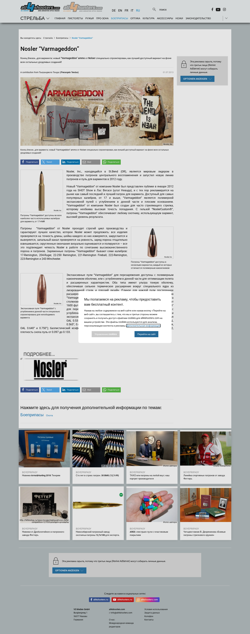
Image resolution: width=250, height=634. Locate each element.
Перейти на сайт (146, 334)
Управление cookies (106, 334)
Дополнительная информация (143, 325)
